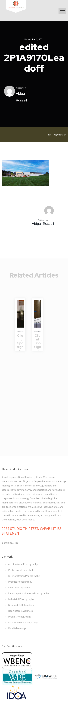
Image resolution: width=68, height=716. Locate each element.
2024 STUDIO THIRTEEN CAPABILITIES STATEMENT (31, 531)
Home (50, 135)
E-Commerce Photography (22, 622)
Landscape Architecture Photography (28, 593)
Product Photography (20, 581)
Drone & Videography (19, 616)
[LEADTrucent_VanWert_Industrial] (37, 314)
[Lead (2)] (20, 314)
